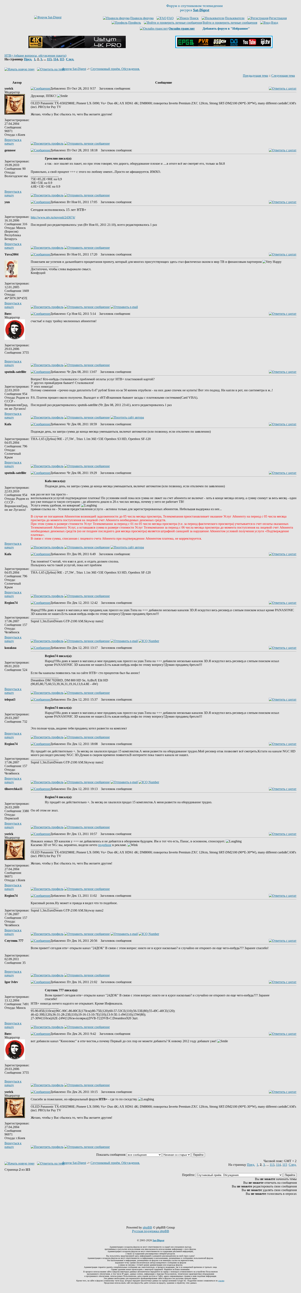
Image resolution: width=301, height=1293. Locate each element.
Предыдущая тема (255, 75)
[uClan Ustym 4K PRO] (77, 47)
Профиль (134, 22)
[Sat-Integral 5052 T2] (224, 47)
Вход (274, 22)
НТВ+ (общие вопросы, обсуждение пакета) (35, 55)
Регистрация (278, 18)
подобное (104, 845)
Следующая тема (283, 75)
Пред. (28, 59)
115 (62, 59)
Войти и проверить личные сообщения (230, 22)
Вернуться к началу (13, 141)
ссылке (221, 1280)
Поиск (194, 18)
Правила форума (142, 18)
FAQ (170, 18)
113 (49, 59)
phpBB (147, 1227)
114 (55, 59)
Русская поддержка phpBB (150, 1231)
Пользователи (234, 18)
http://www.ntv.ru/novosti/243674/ (53, 217)
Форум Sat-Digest (74, 69)
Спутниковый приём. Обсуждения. (115, 69)
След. (70, 59)
